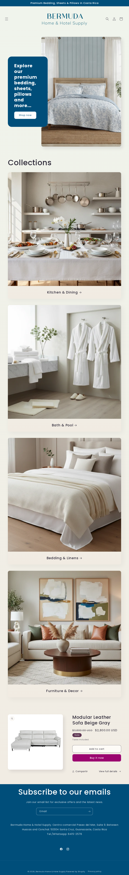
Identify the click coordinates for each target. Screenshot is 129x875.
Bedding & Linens (63, 558)
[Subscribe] (89, 811)
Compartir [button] (82, 771)
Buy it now (97, 758)
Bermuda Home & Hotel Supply (50, 871)
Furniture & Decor (62, 691)
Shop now (25, 115)
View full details (108, 771)
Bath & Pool (62, 425)
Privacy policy (94, 871)
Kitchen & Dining (62, 292)
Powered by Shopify (75, 871)
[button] (6, 18)
